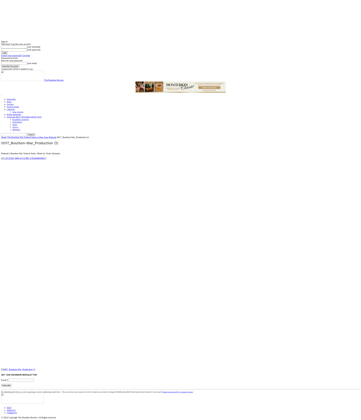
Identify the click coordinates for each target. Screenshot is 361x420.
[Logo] (1, 94)
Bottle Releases (14, 114)
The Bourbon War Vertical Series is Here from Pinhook (31, 137)
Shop (9, 102)
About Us (11, 410)
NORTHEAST (17, 122)
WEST (14, 125)
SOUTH (15, 127)
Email (4, 380)
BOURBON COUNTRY (20, 120)
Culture (10, 104)
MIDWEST (16, 130)
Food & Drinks (13, 107)
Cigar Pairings (17, 112)
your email (32, 63)
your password (33, 50)
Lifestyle (11, 109)
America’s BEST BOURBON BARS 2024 (24, 117)
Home (4, 137)
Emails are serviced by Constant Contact (177, 392)
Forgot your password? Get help (15, 55)
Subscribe (11, 99)
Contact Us (12, 413)
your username (33, 47)
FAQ (9, 407)
